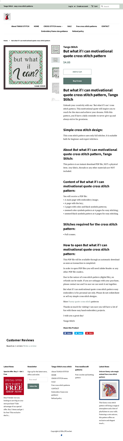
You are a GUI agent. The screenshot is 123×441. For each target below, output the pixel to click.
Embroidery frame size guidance (54, 31)
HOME (36, 26)
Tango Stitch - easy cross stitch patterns (18, 6)
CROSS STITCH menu (53, 26)
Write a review (29, 346)
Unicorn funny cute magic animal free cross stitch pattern (109, 374)
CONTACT (105, 26)
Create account (82, 6)
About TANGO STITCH (20, 26)
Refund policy (78, 31)
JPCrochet (68, 431)
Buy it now (77, 81)
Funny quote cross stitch (80, 301)
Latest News (9, 366)
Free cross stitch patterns (86, 26)
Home (6, 41)
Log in (70, 6)
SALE (69, 26)
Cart (95, 6)
